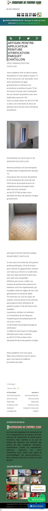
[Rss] (11, 39)
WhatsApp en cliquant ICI (26, 23)
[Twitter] (28, 39)
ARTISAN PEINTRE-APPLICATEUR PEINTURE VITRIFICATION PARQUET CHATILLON (21, 51)
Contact (24, 507)
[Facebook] (19, 39)
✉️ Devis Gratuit (36, 506)
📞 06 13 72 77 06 (36, 499)
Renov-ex (17, 507)
